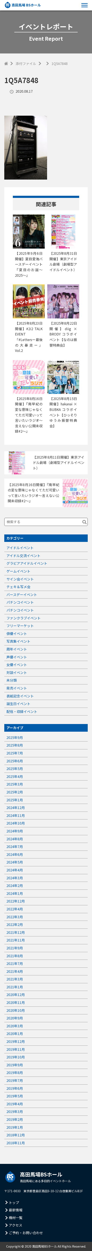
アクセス (15, 1225)
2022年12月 (15, 901)
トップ (14, 1202)
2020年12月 (15, 994)
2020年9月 (14, 1018)
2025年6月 (14, 760)
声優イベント (16, 656)
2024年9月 (14, 831)
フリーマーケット (20, 625)
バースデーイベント (21, 594)
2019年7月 (14, 1080)
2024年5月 (14, 862)
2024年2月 (14, 885)
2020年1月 (14, 1033)
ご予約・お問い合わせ (26, 1232)
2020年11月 (15, 1002)
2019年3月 (14, 1111)
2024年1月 (14, 893)
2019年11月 (15, 1049)
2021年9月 (14, 947)
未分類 (11, 680)
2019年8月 (14, 1072)
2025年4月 (14, 776)
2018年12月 (15, 1134)
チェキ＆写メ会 (18, 586)
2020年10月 (15, 1010)
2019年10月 (15, 1057)
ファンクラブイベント (23, 617)
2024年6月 (14, 854)
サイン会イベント (20, 579)
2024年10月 (15, 823)
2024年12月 (15, 807)
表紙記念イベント (20, 695)
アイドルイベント (20, 547)
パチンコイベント (20, 602)
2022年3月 (14, 916)
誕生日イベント (18, 703)
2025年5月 (14, 768)
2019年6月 (14, 1088)
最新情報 (15, 1209)
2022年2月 (14, 924)
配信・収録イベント (21, 711)
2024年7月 (14, 846)
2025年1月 (14, 799)
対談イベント (16, 672)
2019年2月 (14, 1119)
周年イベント (16, 649)
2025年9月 (14, 737)
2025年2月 (14, 792)
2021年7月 (14, 963)
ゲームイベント (18, 571)
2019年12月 (15, 1041)
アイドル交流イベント (23, 555)
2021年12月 (15, 932)
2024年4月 (14, 869)
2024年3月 (14, 877)
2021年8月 (14, 955)
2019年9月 (14, 1064)
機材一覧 (15, 1217)
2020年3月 (14, 1025)
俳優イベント (16, 633)
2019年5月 (14, 1095)
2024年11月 (15, 815)
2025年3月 (14, 784)
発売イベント (16, 688)
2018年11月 (15, 1142)
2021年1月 (14, 986)
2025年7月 (14, 753)
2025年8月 (14, 745)
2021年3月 (14, 979)
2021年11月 (15, 940)
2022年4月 (14, 908)
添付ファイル (26, 63)
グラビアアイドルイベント (26, 563)
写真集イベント (18, 641)
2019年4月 (14, 1103)
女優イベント (16, 664)
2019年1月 (14, 1127)
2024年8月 (14, 838)
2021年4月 (14, 971)
